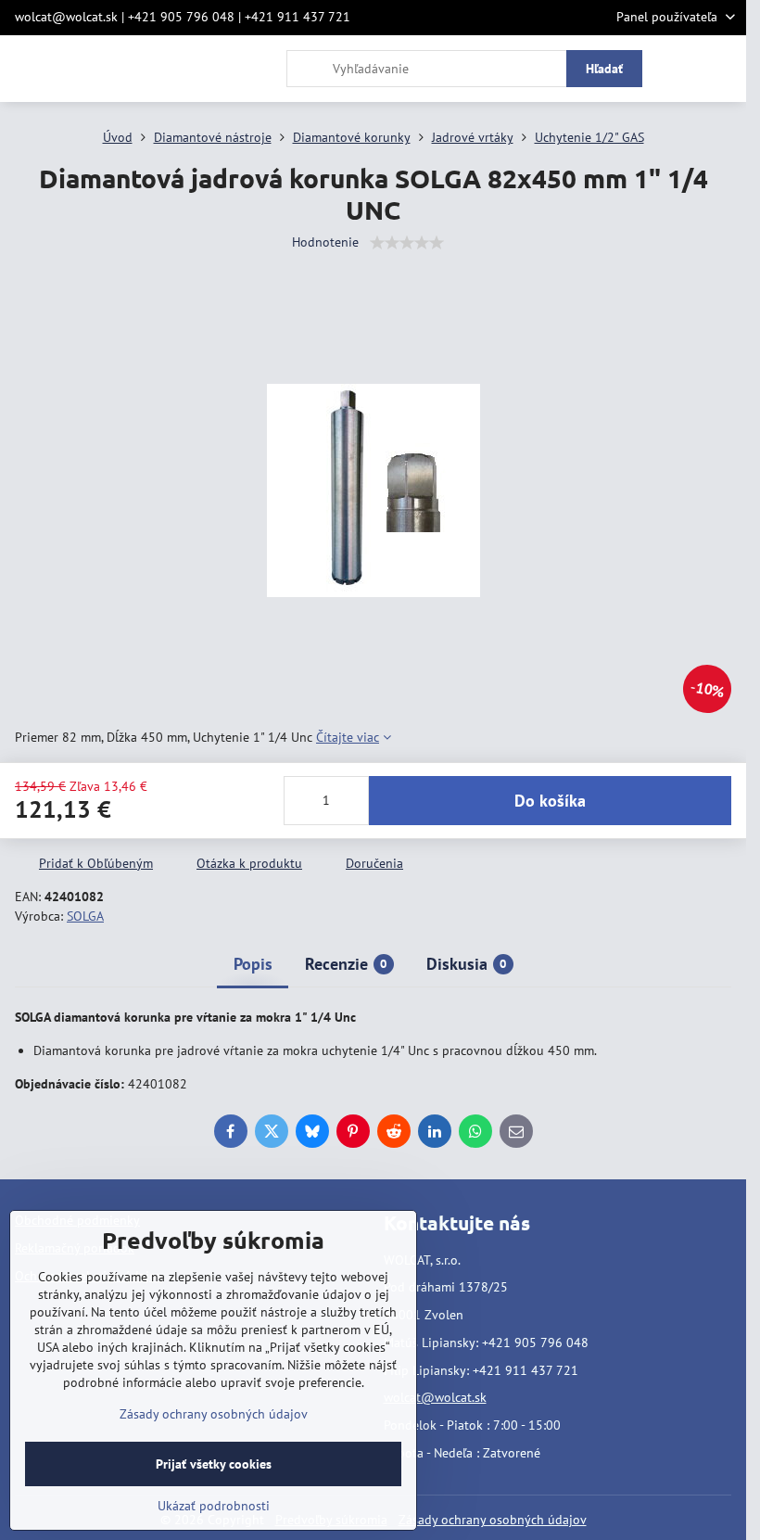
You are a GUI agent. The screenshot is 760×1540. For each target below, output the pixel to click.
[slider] (407, 242)
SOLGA (85, 916)
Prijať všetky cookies (214, 1464)
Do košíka (550, 800)
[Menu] (724, 68)
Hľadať (604, 68)
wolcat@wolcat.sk (435, 1397)
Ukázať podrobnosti (214, 1505)
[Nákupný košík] (679, 68)
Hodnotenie (325, 242)
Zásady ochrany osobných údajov (493, 1519)
